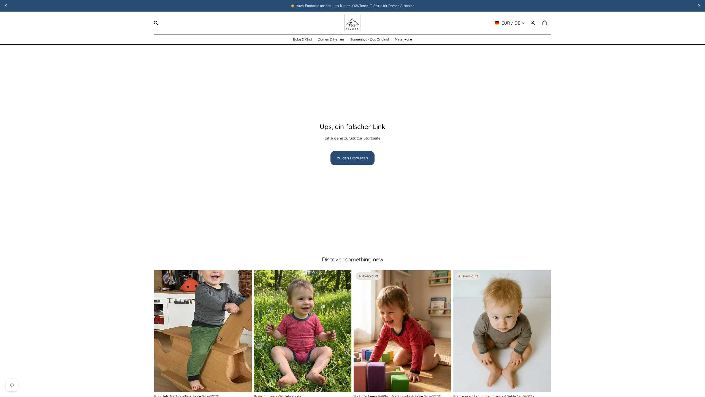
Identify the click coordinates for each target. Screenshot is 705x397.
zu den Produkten (352, 157)
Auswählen (347, 383)
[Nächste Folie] (243, 331)
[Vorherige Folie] (162, 331)
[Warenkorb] (545, 23)
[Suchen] (156, 23)
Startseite (372, 138)
